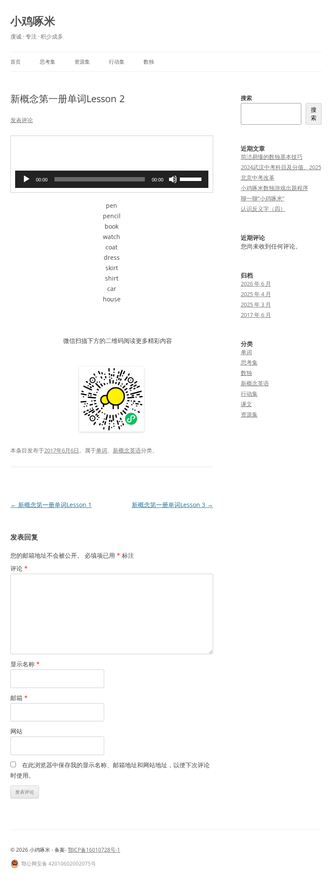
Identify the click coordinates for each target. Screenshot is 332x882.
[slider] (192, 178)
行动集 (116, 61)
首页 (15, 61)
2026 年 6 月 (256, 284)
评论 (19, 568)
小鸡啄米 (32, 21)
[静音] (173, 179)
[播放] (26, 179)
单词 (101, 450)
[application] (111, 179)
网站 (16, 731)
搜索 (246, 98)
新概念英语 (127, 450)
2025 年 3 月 (256, 304)
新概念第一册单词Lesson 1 (51, 505)
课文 (246, 404)
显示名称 (25, 664)
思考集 (47, 61)
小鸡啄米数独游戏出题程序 (274, 188)
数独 (149, 61)
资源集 (82, 61)
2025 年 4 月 (256, 294)
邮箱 (19, 698)
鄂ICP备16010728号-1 (94, 849)
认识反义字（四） (263, 209)
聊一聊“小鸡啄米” (262, 198)
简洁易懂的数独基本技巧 (272, 157)
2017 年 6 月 (256, 315)
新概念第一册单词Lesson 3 (172, 505)
